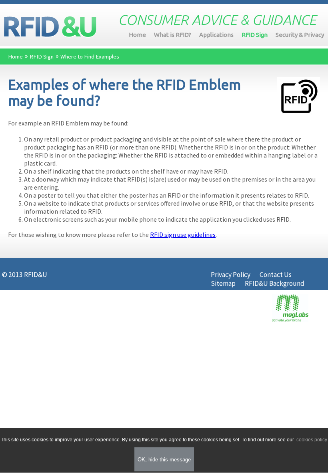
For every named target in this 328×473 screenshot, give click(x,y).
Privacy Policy (230, 274)
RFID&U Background (274, 283)
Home (137, 34)
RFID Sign (255, 34)
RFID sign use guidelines (183, 234)
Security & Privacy (300, 34)
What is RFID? (172, 34)
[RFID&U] (50, 27)
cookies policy (311, 440)
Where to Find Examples (89, 56)
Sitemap (223, 283)
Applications (216, 34)
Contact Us (276, 274)
